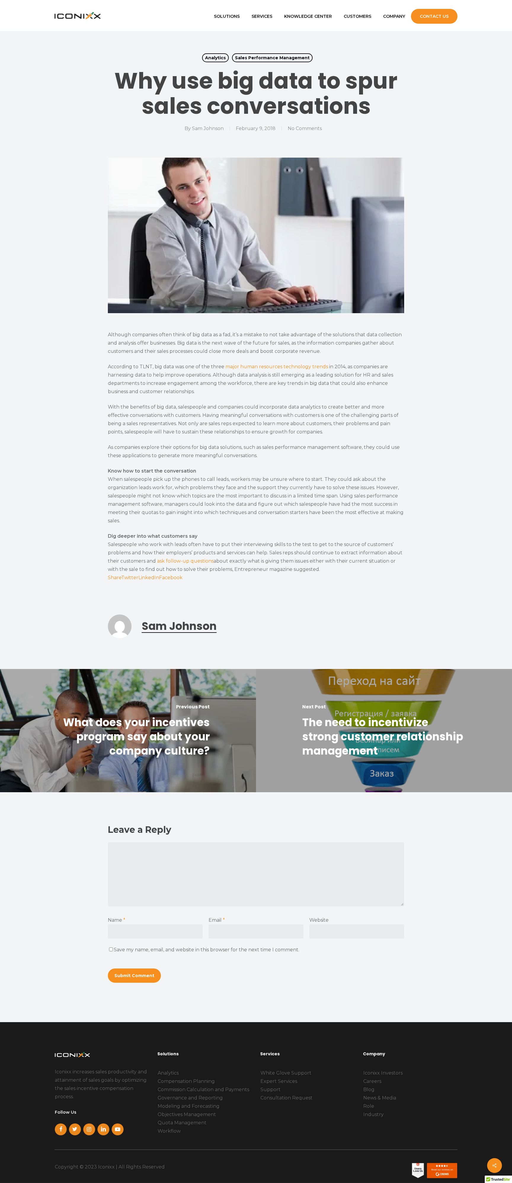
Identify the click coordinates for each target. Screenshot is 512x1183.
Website (319, 920)
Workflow (169, 1131)
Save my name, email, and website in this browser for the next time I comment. (206, 950)
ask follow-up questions (185, 561)
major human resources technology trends (276, 366)
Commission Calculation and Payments (203, 1089)
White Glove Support (285, 1073)
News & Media (379, 1098)
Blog (369, 1089)
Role (368, 1106)
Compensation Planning (186, 1081)
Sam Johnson (208, 128)
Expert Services (278, 1081)
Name (116, 920)
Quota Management (182, 1123)
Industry (373, 1114)
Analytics (215, 57)
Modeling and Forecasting (189, 1106)
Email (217, 920)
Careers (372, 1081)
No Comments (305, 128)
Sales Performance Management (272, 57)
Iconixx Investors (383, 1073)
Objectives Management (187, 1114)
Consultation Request (286, 1098)
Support (270, 1089)
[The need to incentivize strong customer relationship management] (384, 730)
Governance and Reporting (190, 1098)
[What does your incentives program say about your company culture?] (128, 730)
